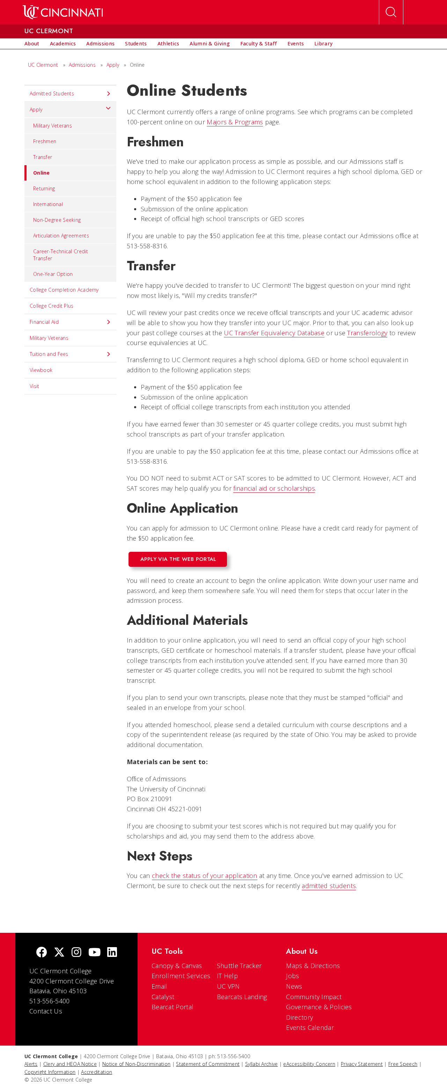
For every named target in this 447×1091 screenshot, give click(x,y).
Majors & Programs (235, 122)
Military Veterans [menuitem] (52, 125)
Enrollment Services (181, 976)
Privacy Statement (362, 1064)
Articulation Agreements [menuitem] (61, 235)
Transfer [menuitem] (42, 157)
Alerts (31, 1064)
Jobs (292, 976)
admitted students (329, 885)
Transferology (367, 333)
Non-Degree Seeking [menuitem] (57, 220)
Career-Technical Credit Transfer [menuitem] (60, 255)
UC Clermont (43, 64)
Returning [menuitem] (44, 188)
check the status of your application (204, 875)
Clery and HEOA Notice (70, 1064)
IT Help (227, 976)
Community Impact (314, 997)
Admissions (82, 64)
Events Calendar (310, 1027)
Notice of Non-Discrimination (136, 1064)
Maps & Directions (313, 965)
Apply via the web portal (178, 559)
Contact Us (45, 1011)
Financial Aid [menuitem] (44, 321)
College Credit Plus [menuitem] (52, 305)
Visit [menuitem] (34, 386)
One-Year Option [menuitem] (53, 274)
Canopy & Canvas (177, 965)
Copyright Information (49, 1072)
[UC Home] (62, 12)
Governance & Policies (319, 1007)
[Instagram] (76, 953)
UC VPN (228, 986)
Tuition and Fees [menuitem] (49, 354)
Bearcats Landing (242, 997)
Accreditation (96, 1072)
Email (159, 986)
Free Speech (402, 1064)
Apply (113, 64)
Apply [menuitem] (36, 109)
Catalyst (163, 997)
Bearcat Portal (172, 1007)
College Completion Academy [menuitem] (64, 289)
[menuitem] (32, 43)
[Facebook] (41, 953)
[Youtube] (94, 953)
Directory (299, 1017)
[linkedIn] (112, 953)
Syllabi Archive (261, 1064)
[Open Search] (391, 12)
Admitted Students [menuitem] (52, 93)
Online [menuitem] (41, 172)
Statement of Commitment (208, 1064)
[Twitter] (59, 953)
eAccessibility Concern (309, 1064)
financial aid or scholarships (274, 488)
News (294, 986)
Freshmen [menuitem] (44, 141)
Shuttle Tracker (239, 965)
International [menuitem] (48, 204)
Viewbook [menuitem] (41, 370)
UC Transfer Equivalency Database (274, 333)
